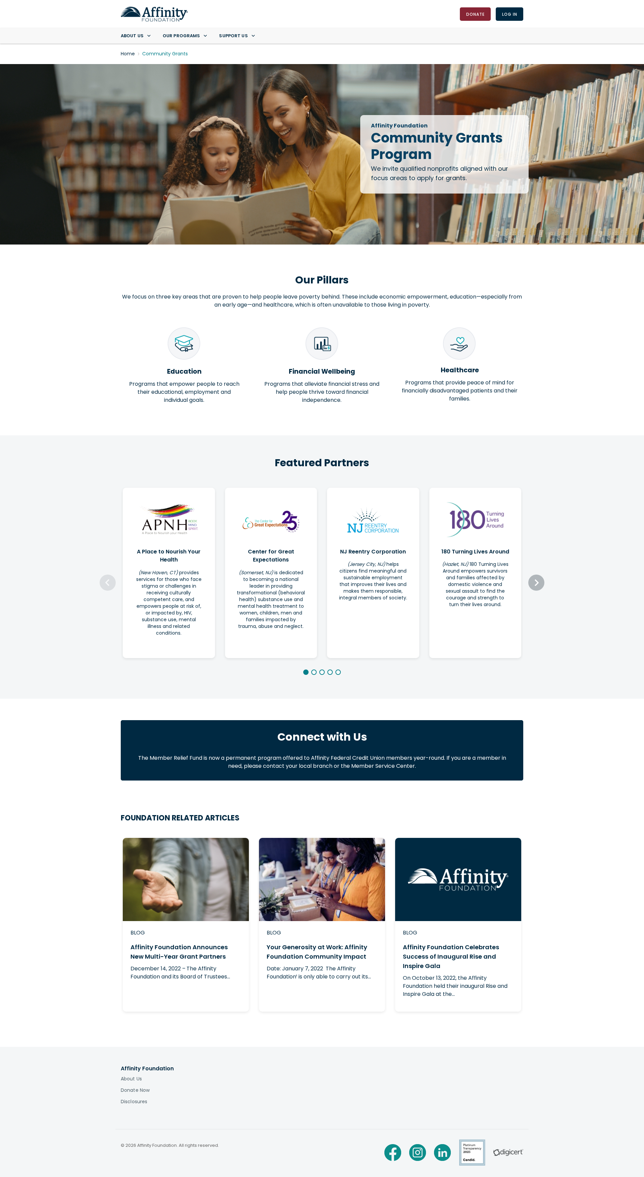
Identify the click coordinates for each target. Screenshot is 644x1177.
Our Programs (181, 36)
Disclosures (134, 1101)
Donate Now (135, 1090)
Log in (509, 14)
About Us (132, 36)
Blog (137, 933)
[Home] (154, 14)
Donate (475, 14)
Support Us (233, 36)
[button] (306, 672)
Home (128, 53)
